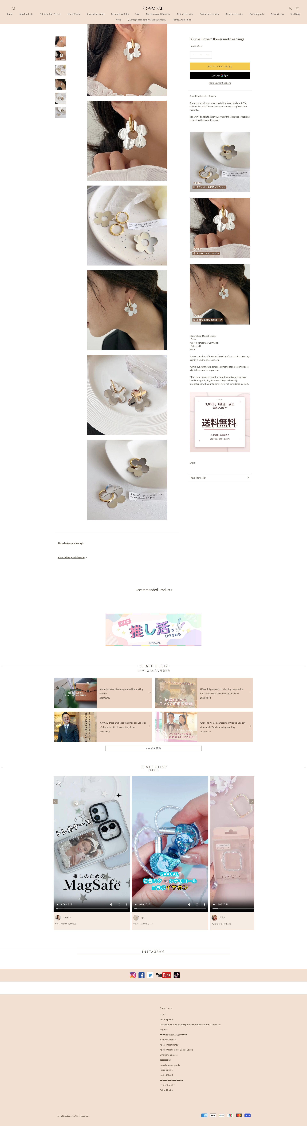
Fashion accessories (209, 14)
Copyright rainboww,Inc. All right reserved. (72, 1116)
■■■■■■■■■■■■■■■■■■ (171, 1079)
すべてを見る (153, 748)
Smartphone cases (95, 14)
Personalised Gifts (120, 14)
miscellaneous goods (170, 1064)
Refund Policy (166, 1090)
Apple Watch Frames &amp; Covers (176, 1049)
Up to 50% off (166, 1075)
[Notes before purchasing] (70, 543)
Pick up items (277, 14)
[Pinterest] (206, 463)
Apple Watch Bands (169, 1044)
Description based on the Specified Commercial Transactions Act (190, 1024)
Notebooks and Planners (158, 14)
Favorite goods (257, 14)
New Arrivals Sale (168, 1039)
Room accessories (234, 14)
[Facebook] (198, 463)
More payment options (220, 82)
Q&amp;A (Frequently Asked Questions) (147, 19)
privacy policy (166, 1019)
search (163, 1014)
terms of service (167, 1085)
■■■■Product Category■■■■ (173, 1034)
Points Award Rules (182, 19)
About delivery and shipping (71, 557)
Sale (137, 14)
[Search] (13, 8)
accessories (165, 1059)
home (10, 14)
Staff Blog (295, 14)
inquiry (163, 1029)
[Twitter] (202, 463)
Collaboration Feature (50, 14)
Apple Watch (74, 14)
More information (198, 477)
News (118, 19)
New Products (26, 14)
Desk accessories (185, 14)
